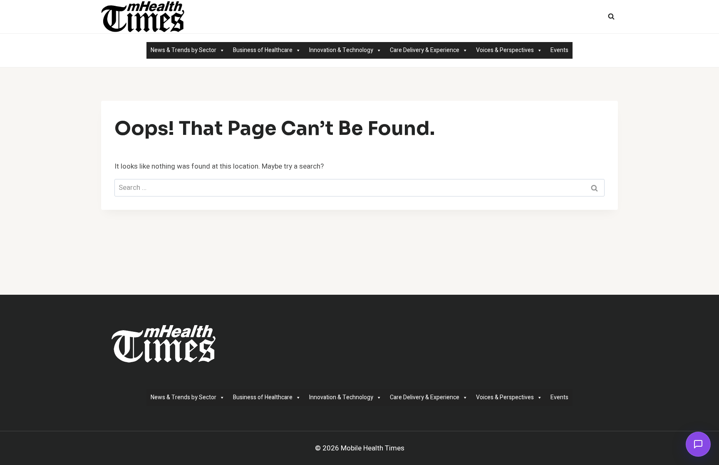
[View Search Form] (611, 16)
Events (559, 50)
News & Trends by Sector (183, 50)
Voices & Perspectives (505, 50)
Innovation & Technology (341, 50)
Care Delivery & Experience (424, 50)
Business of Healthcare (263, 50)
